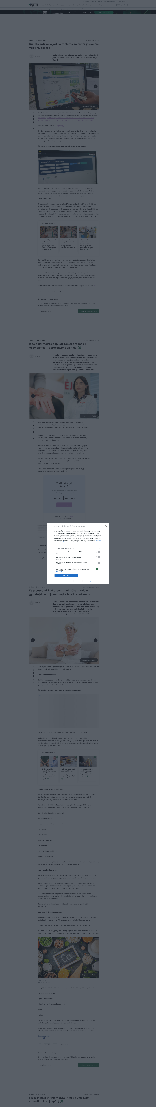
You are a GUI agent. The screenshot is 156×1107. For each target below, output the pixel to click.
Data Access (78, 581)
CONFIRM (66, 575)
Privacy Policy (87, 581)
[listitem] (78, 548)
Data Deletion (68, 581)
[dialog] (78, 553)
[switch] (98, 552)
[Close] (106, 526)
